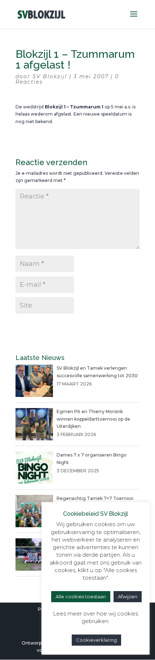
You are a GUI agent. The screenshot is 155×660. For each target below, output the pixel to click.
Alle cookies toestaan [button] (81, 596)
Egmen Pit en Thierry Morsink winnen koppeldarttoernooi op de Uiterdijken (93, 419)
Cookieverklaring (96, 640)
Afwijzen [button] (127, 596)
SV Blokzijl (49, 76)
